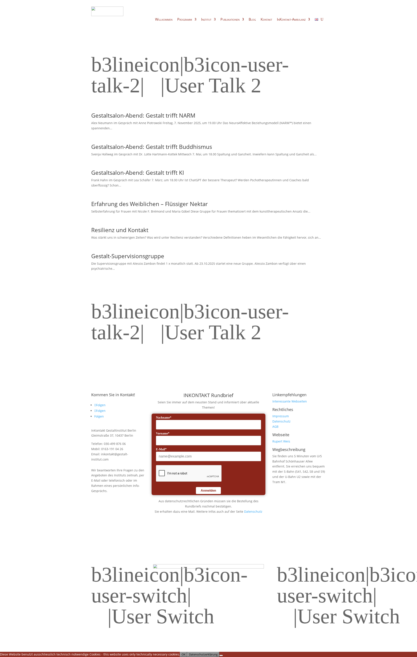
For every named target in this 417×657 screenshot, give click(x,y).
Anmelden (208, 490)
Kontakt (266, 20)
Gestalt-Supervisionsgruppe (127, 256)
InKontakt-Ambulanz (291, 20)
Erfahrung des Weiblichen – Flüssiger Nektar (149, 204)
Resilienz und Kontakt (119, 230)
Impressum (280, 416)
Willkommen (163, 20)
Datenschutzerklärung (203, 654)
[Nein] (221, 655)
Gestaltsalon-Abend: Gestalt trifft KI (137, 172)
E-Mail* (161, 449)
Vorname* (162, 433)
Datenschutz (253, 511)
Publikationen (230, 20)
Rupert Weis (281, 441)
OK (183, 654)
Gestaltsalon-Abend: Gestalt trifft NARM (143, 115)
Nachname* (163, 417)
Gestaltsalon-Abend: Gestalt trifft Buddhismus (151, 147)
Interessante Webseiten (289, 401)
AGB (275, 426)
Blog (252, 20)
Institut (206, 20)
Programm (184, 20)
